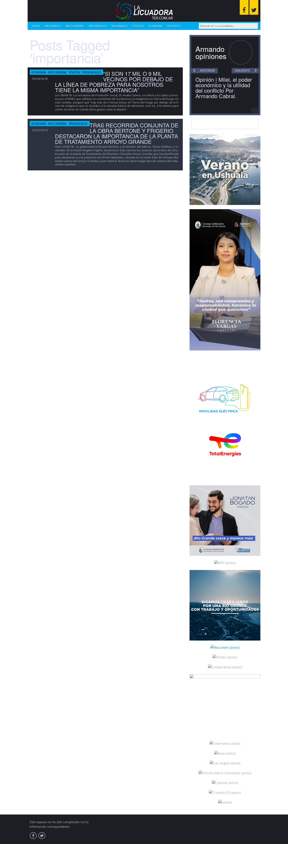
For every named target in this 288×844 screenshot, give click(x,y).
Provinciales (98, 26)
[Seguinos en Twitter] (253, 7)
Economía (155, 26)
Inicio (36, 26)
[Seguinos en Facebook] (244, 7)
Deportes (174, 26)
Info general (75, 26)
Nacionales (53, 26)
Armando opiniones (210, 52)
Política (138, 26)
